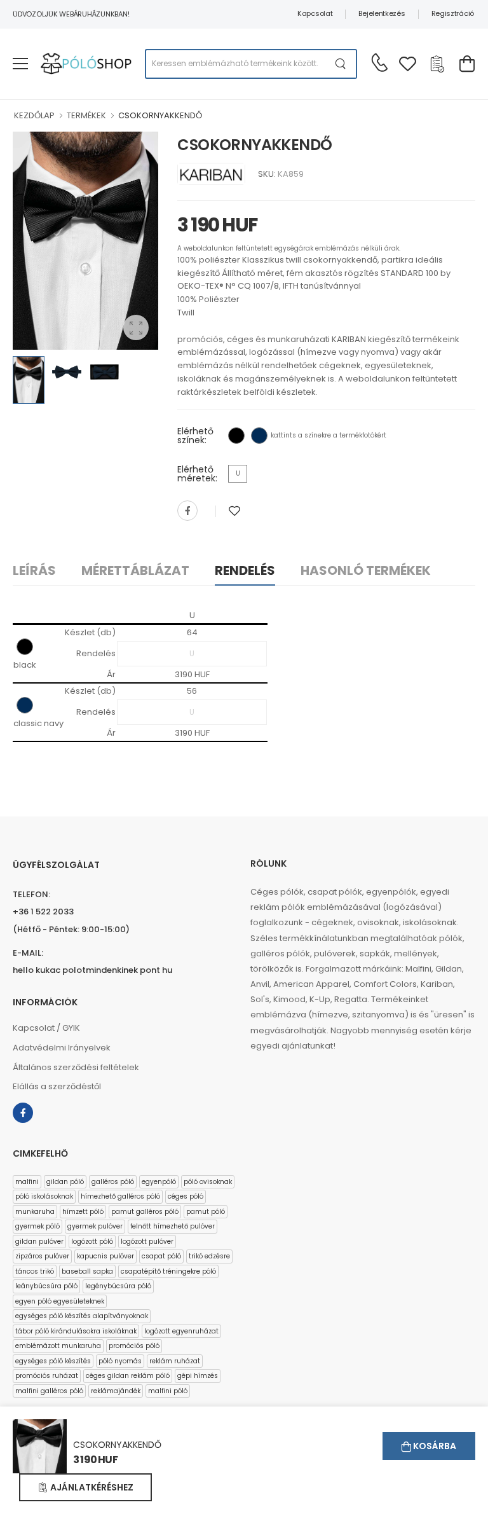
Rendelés (245, 570)
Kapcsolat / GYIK (46, 1028)
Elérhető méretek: (197, 474)
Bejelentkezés (381, 13)
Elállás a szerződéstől (57, 1086)
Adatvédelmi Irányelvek (62, 1048)
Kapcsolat (314, 13)
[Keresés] (341, 64)
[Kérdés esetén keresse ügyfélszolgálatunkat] (379, 62)
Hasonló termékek (366, 570)
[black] (236, 435)
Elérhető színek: (195, 435)
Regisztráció (452, 13)
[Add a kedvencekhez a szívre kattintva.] (234, 511)
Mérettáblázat (135, 570)
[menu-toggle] (20, 63)
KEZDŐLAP (34, 115)
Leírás (34, 570)
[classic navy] (259, 435)
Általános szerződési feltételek (76, 1067)
